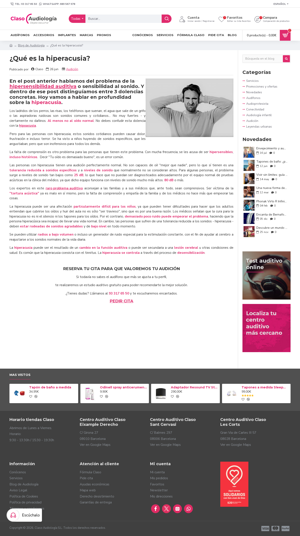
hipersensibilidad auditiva (42, 86)
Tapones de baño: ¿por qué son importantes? (272, 161)
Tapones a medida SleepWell (265, 387)
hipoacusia (27, 125)
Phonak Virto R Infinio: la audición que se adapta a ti (272, 201)
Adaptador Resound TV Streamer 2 (194, 387)
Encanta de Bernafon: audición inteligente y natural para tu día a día (272, 214)
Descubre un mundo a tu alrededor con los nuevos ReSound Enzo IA (272, 227)
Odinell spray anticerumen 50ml (123, 387)
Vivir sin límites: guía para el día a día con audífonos (272, 174)
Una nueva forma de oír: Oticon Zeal (272, 188)
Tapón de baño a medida (50, 387)
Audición (72, 69)
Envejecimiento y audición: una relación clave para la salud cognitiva (272, 148)
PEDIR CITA (121, 301)
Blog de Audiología (31, 45)
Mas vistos (20, 375)
